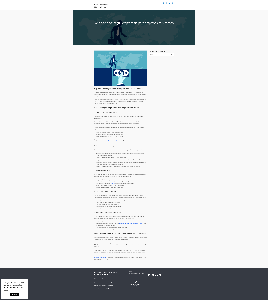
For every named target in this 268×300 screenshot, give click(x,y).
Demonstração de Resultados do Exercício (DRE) (130, 223)
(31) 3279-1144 (98, 282)
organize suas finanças (112, 140)
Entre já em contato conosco (100, 257)
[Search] (172, 54)
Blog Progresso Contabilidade (101, 6)
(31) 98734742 (98, 278)
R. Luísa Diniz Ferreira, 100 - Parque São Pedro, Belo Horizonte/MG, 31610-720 (105, 273)
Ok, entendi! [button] (14, 294)
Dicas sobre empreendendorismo (154, 5)
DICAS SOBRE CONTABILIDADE (135, 5)
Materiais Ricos (169, 5)
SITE (124, 5)
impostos (113, 183)
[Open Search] (173, 7)
